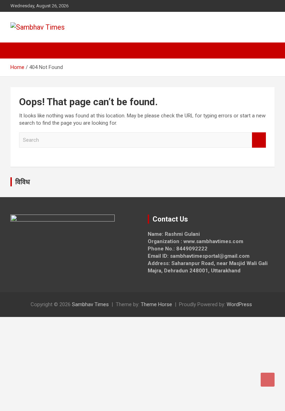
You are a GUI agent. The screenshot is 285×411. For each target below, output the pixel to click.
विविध (22, 182)
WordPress (239, 304)
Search (259, 140)
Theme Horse (156, 304)
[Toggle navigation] (19, 50)
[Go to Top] (268, 380)
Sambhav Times (90, 304)
